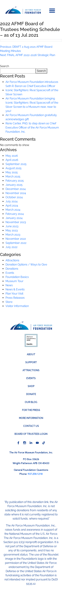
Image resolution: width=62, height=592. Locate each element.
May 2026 (12, 155)
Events (10, 272)
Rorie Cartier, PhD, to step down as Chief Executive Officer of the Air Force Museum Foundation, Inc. (32, 127)
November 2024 (16, 193)
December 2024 (16, 189)
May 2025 (12, 172)
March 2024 (13, 209)
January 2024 (14, 218)
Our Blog (31, 402)
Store (9, 302)
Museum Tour (14, 281)
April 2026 (12, 160)
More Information (31, 418)
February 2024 (15, 213)
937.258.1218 (35, 474)
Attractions (12, 260)
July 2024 (12, 201)
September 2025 (16, 164)
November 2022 (16, 238)
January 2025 (14, 184)
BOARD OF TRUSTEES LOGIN (31, 434)
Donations (12, 268)
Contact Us (31, 426)
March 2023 (13, 234)
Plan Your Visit (14, 293)
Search (4, 66)
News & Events (15, 289)
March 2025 (13, 176)
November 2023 (16, 222)
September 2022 (16, 243)
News (9, 285)
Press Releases (15, 297)
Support (31, 362)
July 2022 (11, 247)
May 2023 (12, 230)
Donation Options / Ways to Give (26, 264)
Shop (31, 386)
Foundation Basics (17, 277)
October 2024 (14, 197)
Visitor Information (17, 306)
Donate (31, 394)
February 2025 (15, 180)
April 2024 (12, 205)
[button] (52, 10)
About (31, 354)
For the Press (31, 410)
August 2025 (14, 168)
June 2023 (12, 226)
